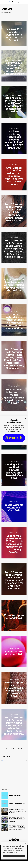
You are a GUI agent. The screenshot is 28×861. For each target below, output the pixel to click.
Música (17, 26)
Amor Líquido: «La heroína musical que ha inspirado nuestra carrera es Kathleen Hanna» (14, 176)
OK (14, 856)
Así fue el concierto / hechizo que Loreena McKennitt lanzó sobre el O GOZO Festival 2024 (14, 139)
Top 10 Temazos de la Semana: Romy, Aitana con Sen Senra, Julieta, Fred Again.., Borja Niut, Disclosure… (14, 725)
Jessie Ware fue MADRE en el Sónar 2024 (14, 507)
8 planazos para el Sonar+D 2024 (14, 653)
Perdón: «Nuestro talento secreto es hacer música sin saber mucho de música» (14, 285)
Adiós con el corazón (15, 795)
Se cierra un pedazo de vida (17, 803)
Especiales (11, 612)
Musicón (16, 201)
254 (14, 748)
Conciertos (12, 26)
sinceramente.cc (14, 431)
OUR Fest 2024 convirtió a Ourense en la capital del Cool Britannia (14, 35)
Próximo (19, 748)
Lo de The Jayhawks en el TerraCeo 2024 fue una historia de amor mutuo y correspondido (14, 321)
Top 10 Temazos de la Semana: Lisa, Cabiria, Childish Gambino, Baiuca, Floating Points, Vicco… (14, 212)
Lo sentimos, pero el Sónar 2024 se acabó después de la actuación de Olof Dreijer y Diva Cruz (14, 544)
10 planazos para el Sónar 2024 (14, 617)
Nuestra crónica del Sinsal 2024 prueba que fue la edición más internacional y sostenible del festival (14, 103)
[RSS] (18, 839)
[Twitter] (12, 839)
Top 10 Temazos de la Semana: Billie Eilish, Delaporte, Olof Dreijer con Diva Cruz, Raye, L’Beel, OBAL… (14, 580)
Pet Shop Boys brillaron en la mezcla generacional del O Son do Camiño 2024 (14, 396)
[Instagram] (15, 839)
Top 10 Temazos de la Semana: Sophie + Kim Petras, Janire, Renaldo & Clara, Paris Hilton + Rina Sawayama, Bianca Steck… (14, 359)
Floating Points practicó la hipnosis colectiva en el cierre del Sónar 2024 (14, 471)
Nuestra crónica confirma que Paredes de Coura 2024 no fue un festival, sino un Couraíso (14, 66)
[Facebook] (10, 839)
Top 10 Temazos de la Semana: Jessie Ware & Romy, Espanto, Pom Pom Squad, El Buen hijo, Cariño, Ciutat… (14, 248)
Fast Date (11, 164)
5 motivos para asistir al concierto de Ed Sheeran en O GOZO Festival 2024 (14, 689)
